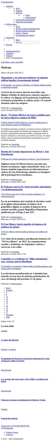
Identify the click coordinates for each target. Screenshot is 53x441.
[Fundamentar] (7, 2)
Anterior (9, 290)
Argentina (15, 144)
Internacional (17, 108)
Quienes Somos (12, 432)
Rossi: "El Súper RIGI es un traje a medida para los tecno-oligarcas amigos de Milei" (25, 116)
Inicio (8, 288)
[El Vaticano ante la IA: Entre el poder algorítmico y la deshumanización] (26, 196)
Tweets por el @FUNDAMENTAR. (15, 426)
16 (7, 310)
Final (8, 317)
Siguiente (9, 315)
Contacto (9, 435)
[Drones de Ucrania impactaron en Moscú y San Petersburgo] (25, 159)
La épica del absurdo (9, 340)
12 (7, 301)
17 (7, 313)
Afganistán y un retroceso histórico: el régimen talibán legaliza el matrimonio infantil (24, 79)
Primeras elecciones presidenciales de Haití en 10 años (23, 400)
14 (7, 306)
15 (7, 308)
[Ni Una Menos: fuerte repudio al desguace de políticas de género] (26, 234)
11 (7, 299)
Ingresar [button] (9, 45)
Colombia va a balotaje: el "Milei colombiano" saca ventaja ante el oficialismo (24, 260)
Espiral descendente (9, 418)
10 (7, 297)
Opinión (4, 331)
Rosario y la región (8, 349)
